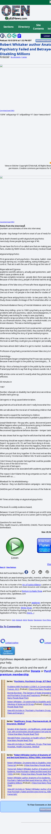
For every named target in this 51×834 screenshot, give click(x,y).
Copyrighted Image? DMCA (7, 110)
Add (13, 620)
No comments (16, 57)
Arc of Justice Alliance (31, 584)
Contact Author (12, 642)
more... (30, 613)
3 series (24, 57)
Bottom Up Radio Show (32, 591)
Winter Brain (26, 608)
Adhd (25, 620)
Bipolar (30, 620)
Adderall (19, 620)
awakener (36, 602)
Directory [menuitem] (23, 26)
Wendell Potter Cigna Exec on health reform (26, 738)
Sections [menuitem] (8, 26)
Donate (35, 671)
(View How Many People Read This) (23, 734)
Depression (38, 620)
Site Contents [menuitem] (38, 26)
